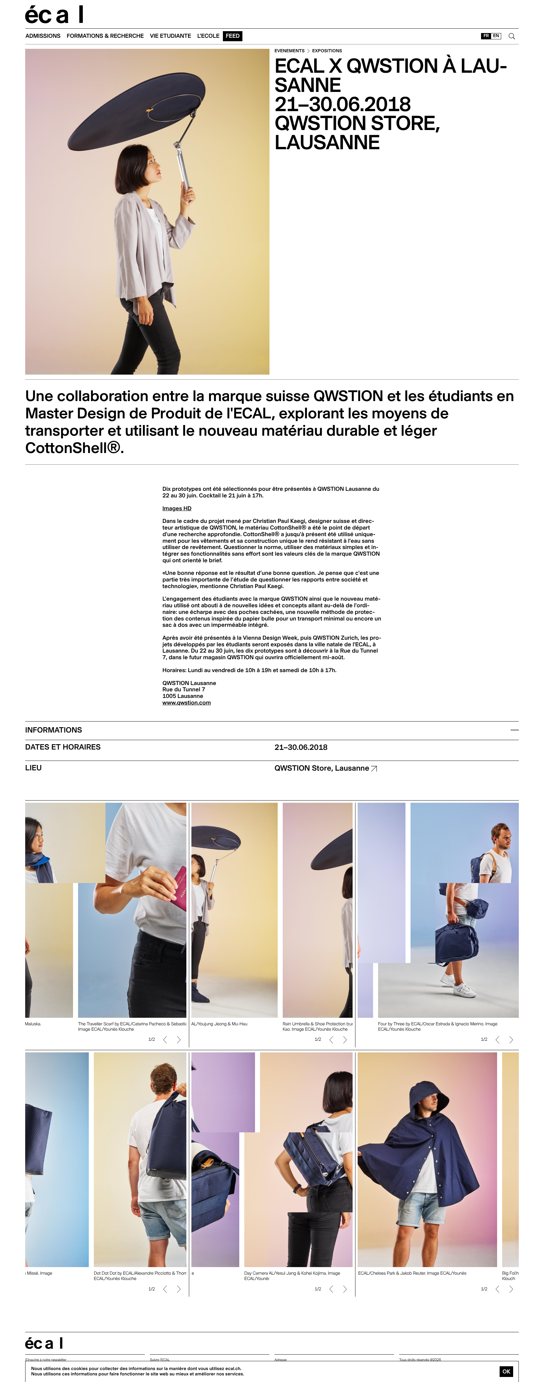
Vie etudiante (170, 36)
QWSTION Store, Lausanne (323, 768)
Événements (290, 51)
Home (54, 14)
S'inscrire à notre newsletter (45, 1360)
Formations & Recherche (105, 36)
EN (496, 35)
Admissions (43, 36)
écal (43, 1343)
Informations (53, 729)
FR (486, 35)
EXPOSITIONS (327, 51)
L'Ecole (208, 36)
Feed (233, 36)
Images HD (176, 508)
